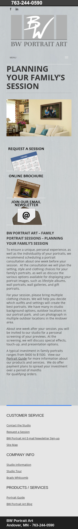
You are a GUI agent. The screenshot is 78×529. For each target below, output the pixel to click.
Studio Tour (14, 471)
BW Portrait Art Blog (19, 504)
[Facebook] (10, 9)
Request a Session (18, 432)
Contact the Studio (18, 425)
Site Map (12, 445)
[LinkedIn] (17, 9)
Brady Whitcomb (17, 478)
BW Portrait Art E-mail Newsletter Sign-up (33, 438)
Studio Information (18, 465)
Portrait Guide (16, 358)
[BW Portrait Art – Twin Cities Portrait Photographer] (39, 44)
